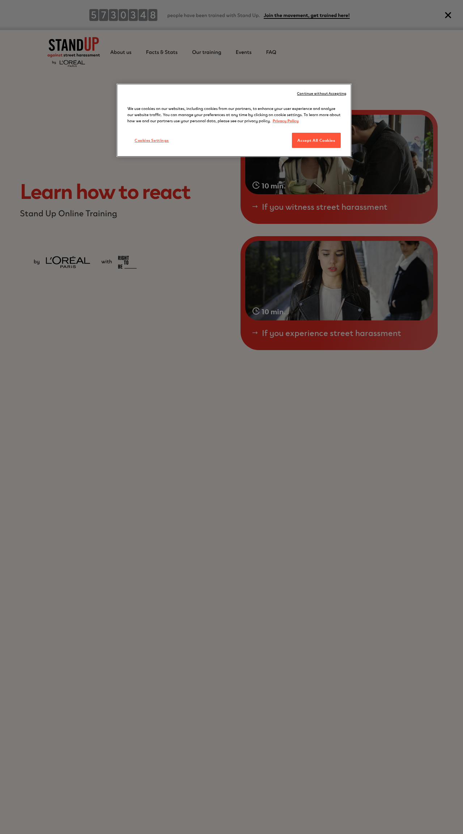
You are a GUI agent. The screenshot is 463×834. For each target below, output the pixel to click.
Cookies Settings (152, 140)
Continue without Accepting (321, 93)
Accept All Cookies (316, 140)
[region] (234, 120)
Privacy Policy (286, 120)
